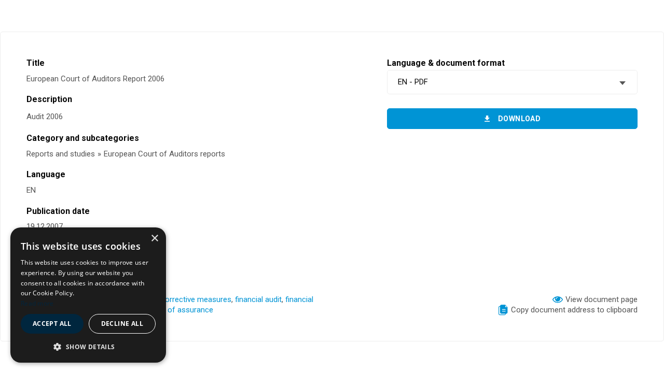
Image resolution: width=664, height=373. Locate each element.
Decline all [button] (122, 323)
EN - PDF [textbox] (413, 82)
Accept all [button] (52, 323)
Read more (37, 303)
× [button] (154, 238)
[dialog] (88, 295)
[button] (88, 346)
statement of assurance (171, 309)
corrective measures (196, 299)
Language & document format (446, 63)
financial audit (258, 299)
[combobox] (512, 82)
